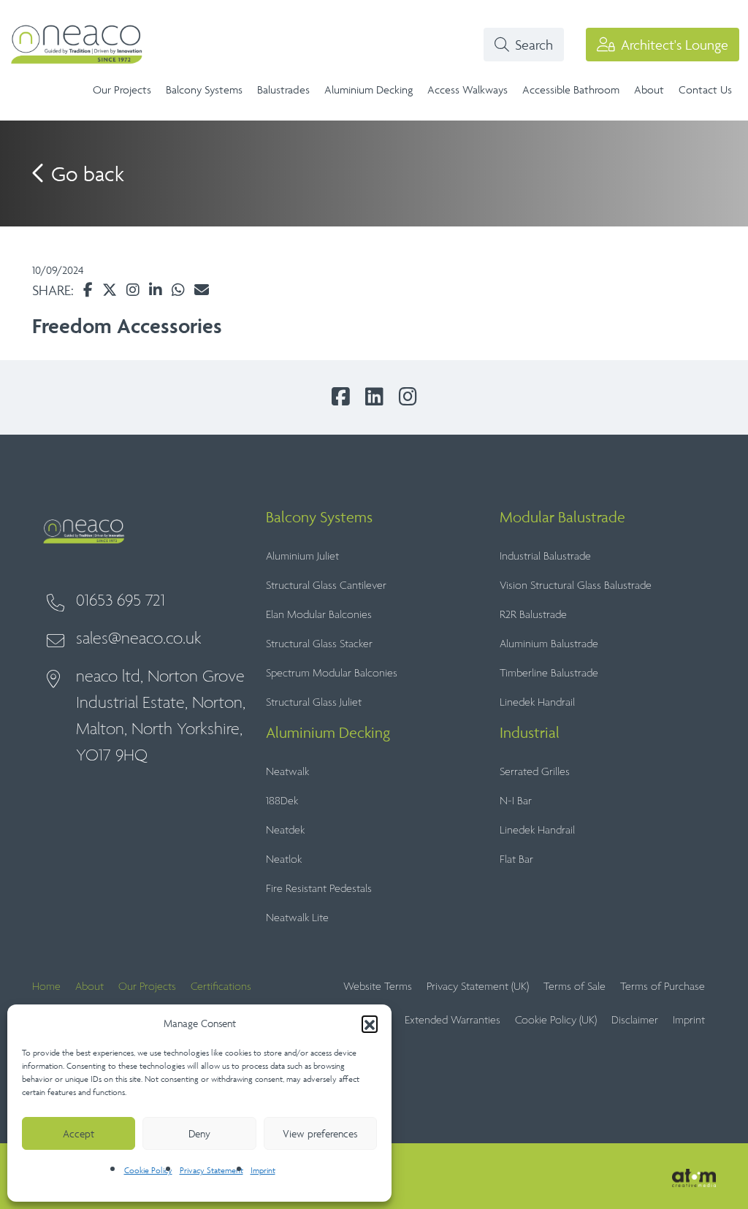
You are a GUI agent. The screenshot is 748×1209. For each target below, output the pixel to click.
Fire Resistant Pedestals (319, 889)
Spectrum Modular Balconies (331, 673)
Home (46, 986)
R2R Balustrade (533, 615)
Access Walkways (467, 89)
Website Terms (377, 986)
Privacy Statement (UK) (478, 986)
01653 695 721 (120, 600)
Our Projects (122, 89)
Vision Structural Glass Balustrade (576, 585)
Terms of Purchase (662, 986)
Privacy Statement (211, 1169)
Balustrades (283, 89)
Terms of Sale (574, 986)
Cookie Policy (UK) (556, 1020)
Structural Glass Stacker (319, 644)
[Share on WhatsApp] (178, 290)
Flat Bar (516, 859)
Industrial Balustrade (545, 556)
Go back (85, 173)
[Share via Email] (201, 290)
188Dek (282, 801)
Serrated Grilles (535, 772)
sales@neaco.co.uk (139, 638)
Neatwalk (287, 772)
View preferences (320, 1133)
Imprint (263, 1169)
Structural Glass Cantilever (326, 585)
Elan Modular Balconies (319, 615)
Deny (199, 1133)
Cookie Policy (148, 1169)
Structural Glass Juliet (314, 702)
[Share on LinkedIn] (155, 290)
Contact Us (705, 89)
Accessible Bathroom (570, 89)
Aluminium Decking (368, 89)
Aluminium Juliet (302, 556)
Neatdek (285, 830)
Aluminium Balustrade (549, 644)
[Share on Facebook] (88, 290)
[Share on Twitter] (109, 290)
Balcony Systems (204, 89)
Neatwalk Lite (297, 918)
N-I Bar (516, 801)
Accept (78, 1133)
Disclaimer (634, 1020)
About (649, 89)
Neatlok (284, 859)
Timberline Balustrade (549, 673)
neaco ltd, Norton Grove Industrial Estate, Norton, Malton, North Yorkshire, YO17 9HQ (160, 716)
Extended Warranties (452, 1020)
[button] (369, 1023)
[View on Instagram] (133, 290)
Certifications (221, 986)
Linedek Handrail (537, 702)
